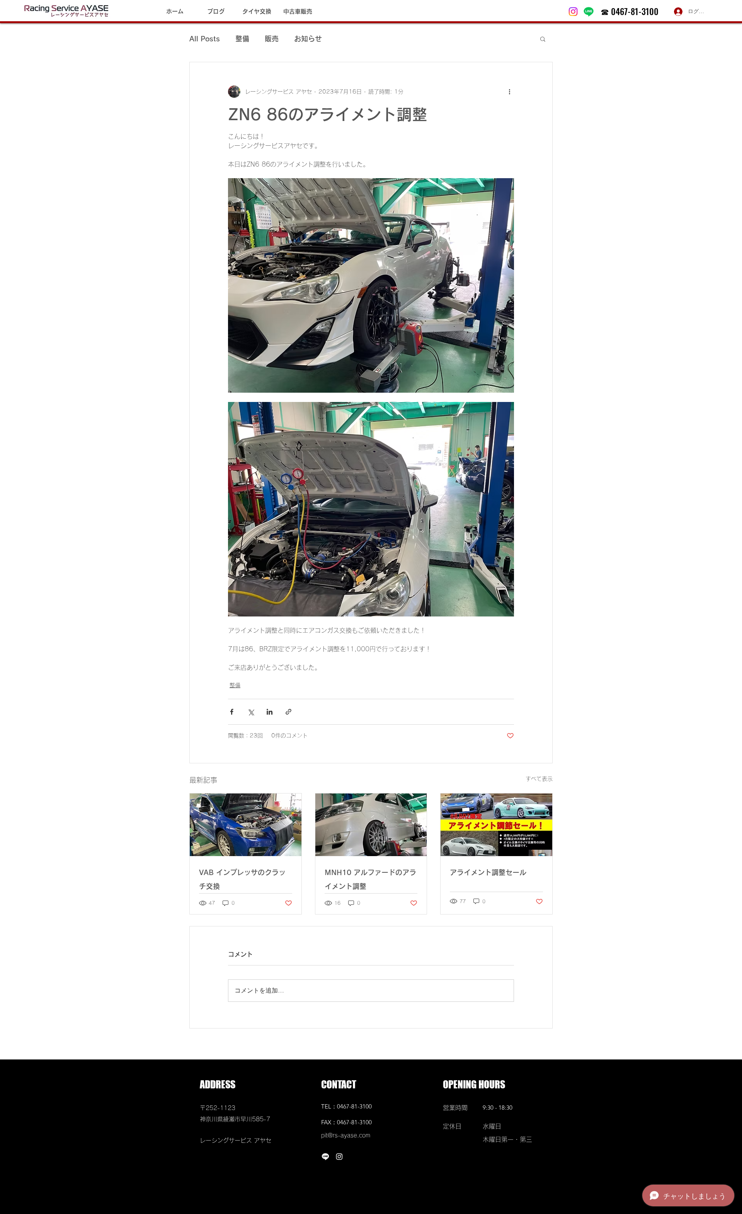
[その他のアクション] (509, 91)
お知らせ (308, 38)
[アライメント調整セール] (496, 824)
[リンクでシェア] (288, 711)
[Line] (588, 11)
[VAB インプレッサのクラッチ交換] (245, 824)
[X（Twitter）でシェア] (250, 711)
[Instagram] (573, 11)
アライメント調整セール (488, 872)
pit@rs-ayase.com (345, 1135)
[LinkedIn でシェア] (269, 711)
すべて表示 (539, 779)
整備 (242, 38)
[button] (542, 39)
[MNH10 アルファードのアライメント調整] (371, 824)
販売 (272, 38)
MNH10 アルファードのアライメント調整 (370, 879)
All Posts (204, 38)
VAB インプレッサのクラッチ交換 (242, 879)
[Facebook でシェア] (231, 711)
